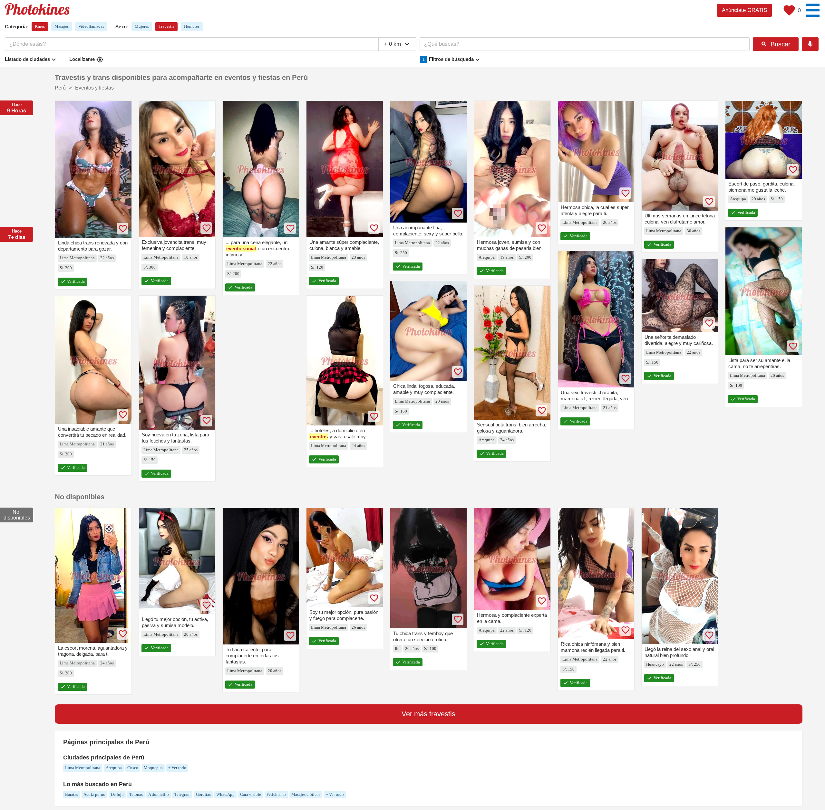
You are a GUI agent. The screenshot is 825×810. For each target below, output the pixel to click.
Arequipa (114, 767)
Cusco (132, 767)
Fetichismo (276, 794)
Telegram (182, 794)
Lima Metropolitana (82, 767)
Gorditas (203, 794)
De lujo (117, 794)
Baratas (71, 794)
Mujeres (142, 26)
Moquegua (153, 767)
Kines (40, 26)
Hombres (191, 26)
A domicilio (158, 794)
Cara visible (250, 794)
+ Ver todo (177, 767)
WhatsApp (225, 794)
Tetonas (136, 794)
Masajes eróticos (305, 794)
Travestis (166, 26)
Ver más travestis (428, 714)
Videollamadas (91, 26)
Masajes (61, 26)
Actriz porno (94, 794)
